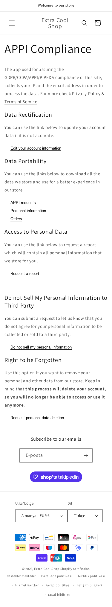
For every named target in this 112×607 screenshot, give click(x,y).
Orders (16, 219)
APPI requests (23, 202)
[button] (12, 23)
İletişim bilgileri (89, 585)
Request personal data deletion (37, 418)
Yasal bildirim (59, 594)
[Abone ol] (85, 455)
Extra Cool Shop (46, 569)
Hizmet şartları (27, 585)
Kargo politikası (58, 585)
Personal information (28, 211)
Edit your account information (35, 148)
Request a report (24, 273)
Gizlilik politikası (91, 576)
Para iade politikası (56, 576)
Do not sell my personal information (41, 347)
